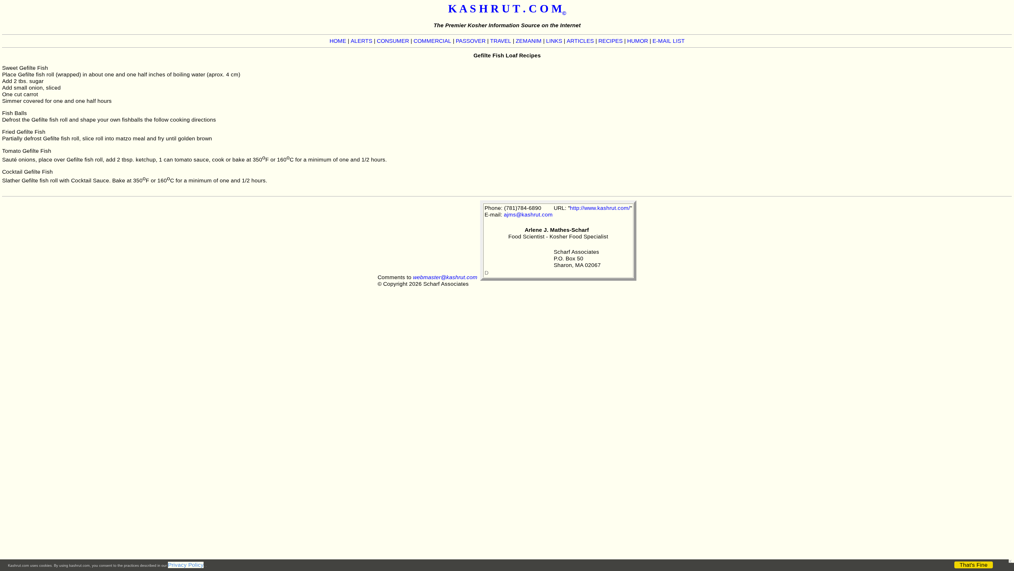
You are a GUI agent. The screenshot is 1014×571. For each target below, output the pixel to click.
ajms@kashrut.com (528, 214)
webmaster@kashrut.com (445, 277)
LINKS (554, 41)
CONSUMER (393, 41)
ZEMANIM (529, 41)
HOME (338, 41)
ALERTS (361, 41)
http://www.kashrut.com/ (600, 208)
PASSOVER (471, 41)
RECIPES (610, 41)
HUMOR (637, 41)
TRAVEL (500, 41)
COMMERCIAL (432, 41)
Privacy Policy (186, 565)
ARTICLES (580, 41)
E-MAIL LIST (668, 41)
